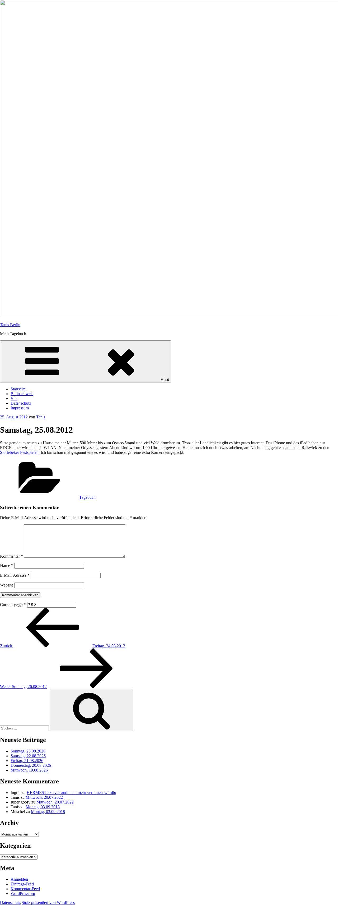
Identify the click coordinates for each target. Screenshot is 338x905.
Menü (165, 380)
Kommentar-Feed (25, 888)
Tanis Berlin (10, 324)
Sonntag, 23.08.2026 (28, 751)
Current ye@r (13, 604)
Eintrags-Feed (22, 884)
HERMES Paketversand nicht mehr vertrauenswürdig (71, 792)
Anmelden (19, 879)
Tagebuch (87, 497)
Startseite (18, 389)
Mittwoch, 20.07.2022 (44, 797)
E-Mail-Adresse (15, 575)
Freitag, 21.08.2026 (27, 760)
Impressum (20, 408)
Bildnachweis (22, 393)
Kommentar (11, 556)
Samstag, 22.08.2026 (28, 756)
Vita (14, 398)
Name (6, 565)
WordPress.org (23, 893)
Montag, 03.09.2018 (43, 807)
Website (6, 585)
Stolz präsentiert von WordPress (48, 902)
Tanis (40, 417)
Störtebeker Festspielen (19, 452)
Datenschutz (21, 403)
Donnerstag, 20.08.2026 (31, 765)
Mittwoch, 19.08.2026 (29, 770)
